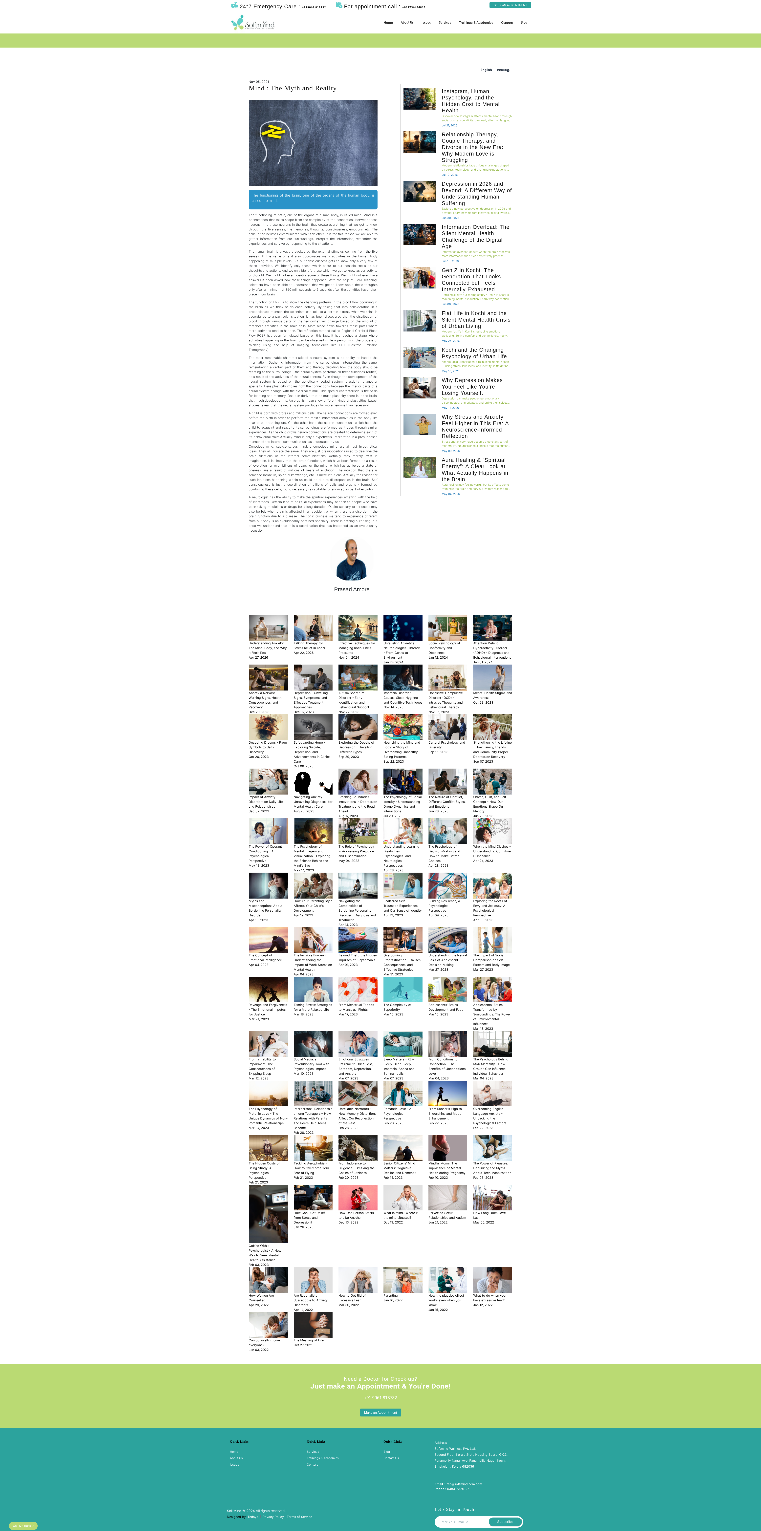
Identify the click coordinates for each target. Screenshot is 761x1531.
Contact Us (391, 1458)
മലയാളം (503, 70)
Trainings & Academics (476, 23)
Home (388, 23)
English (486, 70)
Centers (507, 23)
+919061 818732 (314, 7)
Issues (426, 22)
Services (445, 22)
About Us (407, 22)
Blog (524, 22)
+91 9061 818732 (380, 1397)
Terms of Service (299, 1517)
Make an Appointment (380, 1412)
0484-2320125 (458, 1489)
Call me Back (22, 1526)
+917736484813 (413, 7)
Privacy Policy (274, 1517)
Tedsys (253, 1517)
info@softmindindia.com (464, 1484)
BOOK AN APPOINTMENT (510, 5)
